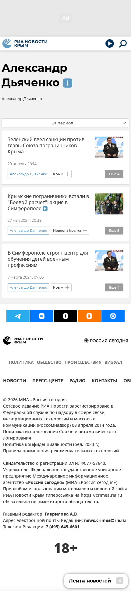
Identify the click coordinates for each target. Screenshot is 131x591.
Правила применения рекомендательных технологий (61, 451)
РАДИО (77, 381)
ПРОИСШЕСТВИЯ (83, 362)
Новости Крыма (67, 230)
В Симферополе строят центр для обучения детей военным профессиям (48, 259)
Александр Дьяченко (28, 174)
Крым (58, 174)
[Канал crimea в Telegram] (18, 316)
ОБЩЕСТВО (49, 362)
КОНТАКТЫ (104, 381)
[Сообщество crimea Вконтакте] (41, 316)
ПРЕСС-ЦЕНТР (47, 381)
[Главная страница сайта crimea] (25, 43)
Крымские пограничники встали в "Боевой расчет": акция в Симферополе (48, 202)
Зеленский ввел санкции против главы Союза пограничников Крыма (46, 146)
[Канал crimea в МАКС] (113, 316)
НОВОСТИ (14, 381)
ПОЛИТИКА (21, 362)
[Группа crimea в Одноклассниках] (89, 316)
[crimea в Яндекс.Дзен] (65, 316)
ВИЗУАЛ (113, 362)
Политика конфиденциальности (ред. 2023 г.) (51, 444)
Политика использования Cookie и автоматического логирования (59, 435)
